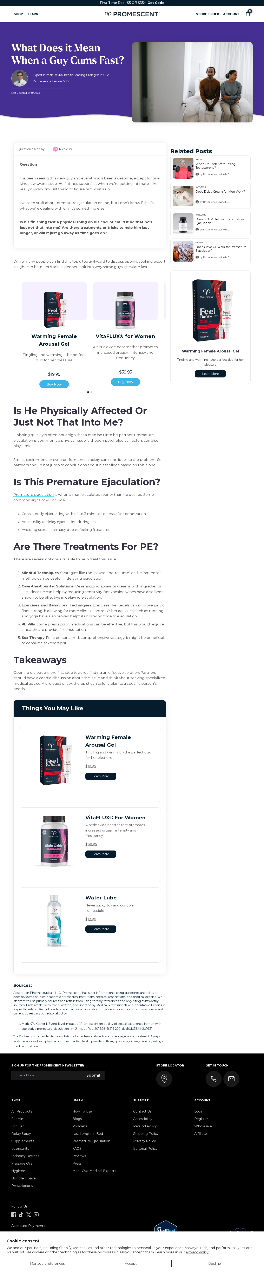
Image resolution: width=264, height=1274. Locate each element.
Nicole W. (66, 149)
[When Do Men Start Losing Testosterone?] (183, 168)
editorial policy (56, 1013)
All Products (21, 1111)
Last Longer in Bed (87, 1134)
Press (76, 1163)
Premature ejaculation (33, 494)
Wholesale (203, 1126)
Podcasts (79, 1126)
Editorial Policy (145, 1149)
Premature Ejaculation (91, 1141)
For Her (17, 1126)
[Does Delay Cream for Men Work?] (183, 196)
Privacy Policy (197, 1252)
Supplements (22, 1141)
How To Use (82, 1111)
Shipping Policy (146, 1134)
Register (201, 1119)
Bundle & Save (23, 1178)
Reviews (79, 1156)
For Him (17, 1119)
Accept (131, 1264)
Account (231, 14)
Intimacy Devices (25, 1156)
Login (198, 1111)
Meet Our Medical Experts (94, 1171)
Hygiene (18, 1171)
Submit (93, 1075)
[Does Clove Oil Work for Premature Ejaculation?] (183, 251)
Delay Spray (21, 1134)
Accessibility (142, 1119)
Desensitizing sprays (93, 586)
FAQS (76, 1149)
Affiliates (201, 1134)
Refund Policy (145, 1126)
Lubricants (20, 1149)
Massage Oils (21, 1163)
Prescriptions (22, 1186)
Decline (214, 1264)
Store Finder (207, 14)
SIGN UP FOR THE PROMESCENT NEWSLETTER (47, 1065)
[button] (248, 14)
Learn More (100, 776)
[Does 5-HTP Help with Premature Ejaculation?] (183, 223)
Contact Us (142, 1111)
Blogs (77, 1119)
